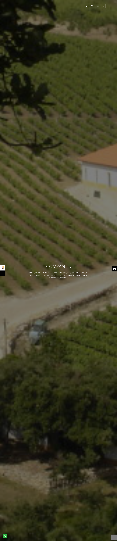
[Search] (87, 6)
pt (98, 6)
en (103, 6)
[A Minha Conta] (92, 6)
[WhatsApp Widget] (5, 536)
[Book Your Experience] (114, 268)
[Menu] (2, 273)
